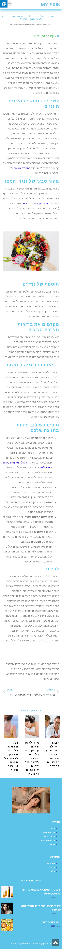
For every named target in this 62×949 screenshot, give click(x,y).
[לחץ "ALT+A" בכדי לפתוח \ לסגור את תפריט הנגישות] (3, 4)
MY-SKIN (51, 5)
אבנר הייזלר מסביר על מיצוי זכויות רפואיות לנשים (52, 754)
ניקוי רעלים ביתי (51, 922)
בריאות (45, 25)
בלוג (53, 871)
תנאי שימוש (49, 836)
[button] (9, 3)
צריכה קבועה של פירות (35, 203)
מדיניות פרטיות (48, 840)
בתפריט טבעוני (22, 168)
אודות (52, 828)
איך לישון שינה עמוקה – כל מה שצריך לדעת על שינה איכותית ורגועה (31, 758)
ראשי (52, 844)
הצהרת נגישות (48, 832)
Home (50, 25)
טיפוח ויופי (50, 863)
